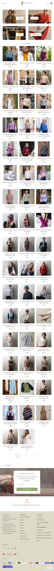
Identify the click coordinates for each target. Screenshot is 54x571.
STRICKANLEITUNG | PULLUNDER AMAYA (44, 423)
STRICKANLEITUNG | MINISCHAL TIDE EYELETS (43, 349)
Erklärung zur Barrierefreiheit (44, 535)
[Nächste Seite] (36, 456)
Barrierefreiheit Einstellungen (44, 538)
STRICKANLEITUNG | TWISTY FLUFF (27, 63)
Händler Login (23, 536)
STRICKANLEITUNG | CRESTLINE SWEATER (43, 135)
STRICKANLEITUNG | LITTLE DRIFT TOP (44, 87)
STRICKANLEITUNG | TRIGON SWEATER (43, 159)
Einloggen (22, 530)
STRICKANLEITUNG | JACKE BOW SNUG (27, 397)
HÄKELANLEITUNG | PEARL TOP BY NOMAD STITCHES (10, 423)
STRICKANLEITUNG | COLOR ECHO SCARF (10, 373)
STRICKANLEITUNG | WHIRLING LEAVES (10, 254)
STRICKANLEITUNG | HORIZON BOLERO (44, 397)
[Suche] (6, 3)
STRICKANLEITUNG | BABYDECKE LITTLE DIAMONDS (10, 398)
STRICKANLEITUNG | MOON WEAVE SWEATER (27, 111)
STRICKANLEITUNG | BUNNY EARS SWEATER (10, 135)
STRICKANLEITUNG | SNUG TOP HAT (27, 302)
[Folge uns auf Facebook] (4, 548)
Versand (22, 525)
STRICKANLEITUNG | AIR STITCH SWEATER (10, 302)
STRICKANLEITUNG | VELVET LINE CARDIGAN (27, 183)
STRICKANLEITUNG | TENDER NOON (43, 63)
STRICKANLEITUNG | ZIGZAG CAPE (10, 183)
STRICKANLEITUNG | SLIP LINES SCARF (43, 254)
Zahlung (22, 528)
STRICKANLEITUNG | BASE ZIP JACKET (27, 206)
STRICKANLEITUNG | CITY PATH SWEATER (43, 183)
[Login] (47, 3)
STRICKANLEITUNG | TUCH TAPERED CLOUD (10, 326)
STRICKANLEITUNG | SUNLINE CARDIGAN (10, 111)
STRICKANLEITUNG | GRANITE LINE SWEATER (44, 111)
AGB (38, 540)
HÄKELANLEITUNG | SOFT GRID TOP (27, 373)
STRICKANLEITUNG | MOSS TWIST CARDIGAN (44, 302)
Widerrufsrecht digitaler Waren (43, 523)
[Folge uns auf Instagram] (8, 548)
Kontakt (22, 519)
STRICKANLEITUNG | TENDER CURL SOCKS (43, 230)
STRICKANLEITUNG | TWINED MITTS (27, 278)
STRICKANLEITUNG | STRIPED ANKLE (43, 326)
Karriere (22, 522)
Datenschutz (40, 530)
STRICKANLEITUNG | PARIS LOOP (27, 326)
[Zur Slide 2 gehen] (26, 508)
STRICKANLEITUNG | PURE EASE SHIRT (10, 446)
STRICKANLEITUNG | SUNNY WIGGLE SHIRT (27, 349)
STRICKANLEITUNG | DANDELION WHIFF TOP (27, 446)
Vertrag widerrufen (41, 527)
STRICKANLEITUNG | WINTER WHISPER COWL (10, 278)
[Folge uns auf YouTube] (15, 548)
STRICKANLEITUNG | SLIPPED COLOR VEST (27, 230)
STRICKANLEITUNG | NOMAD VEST (27, 254)
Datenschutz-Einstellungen (43, 532)
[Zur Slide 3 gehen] (27, 508)
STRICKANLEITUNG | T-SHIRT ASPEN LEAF (44, 373)
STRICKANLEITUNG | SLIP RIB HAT (10, 230)
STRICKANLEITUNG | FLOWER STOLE (10, 159)
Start (4, 465)
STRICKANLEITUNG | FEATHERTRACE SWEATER (10, 63)
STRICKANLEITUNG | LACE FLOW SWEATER (43, 278)
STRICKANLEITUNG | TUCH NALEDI (27, 423)
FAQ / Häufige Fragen (25, 517)
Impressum (40, 517)
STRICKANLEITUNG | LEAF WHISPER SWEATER (27, 159)
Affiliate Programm (24, 538)
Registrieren (23, 533)
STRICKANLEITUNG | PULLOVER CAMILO (10, 206)
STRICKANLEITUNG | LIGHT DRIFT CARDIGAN (27, 87)
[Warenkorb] (50, 3)
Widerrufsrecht (40, 519)
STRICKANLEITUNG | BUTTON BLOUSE (10, 87)
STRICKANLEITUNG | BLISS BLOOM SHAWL (10, 349)
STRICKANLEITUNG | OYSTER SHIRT (27, 135)
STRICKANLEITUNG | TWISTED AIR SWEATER (44, 206)
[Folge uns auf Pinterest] (12, 548)
